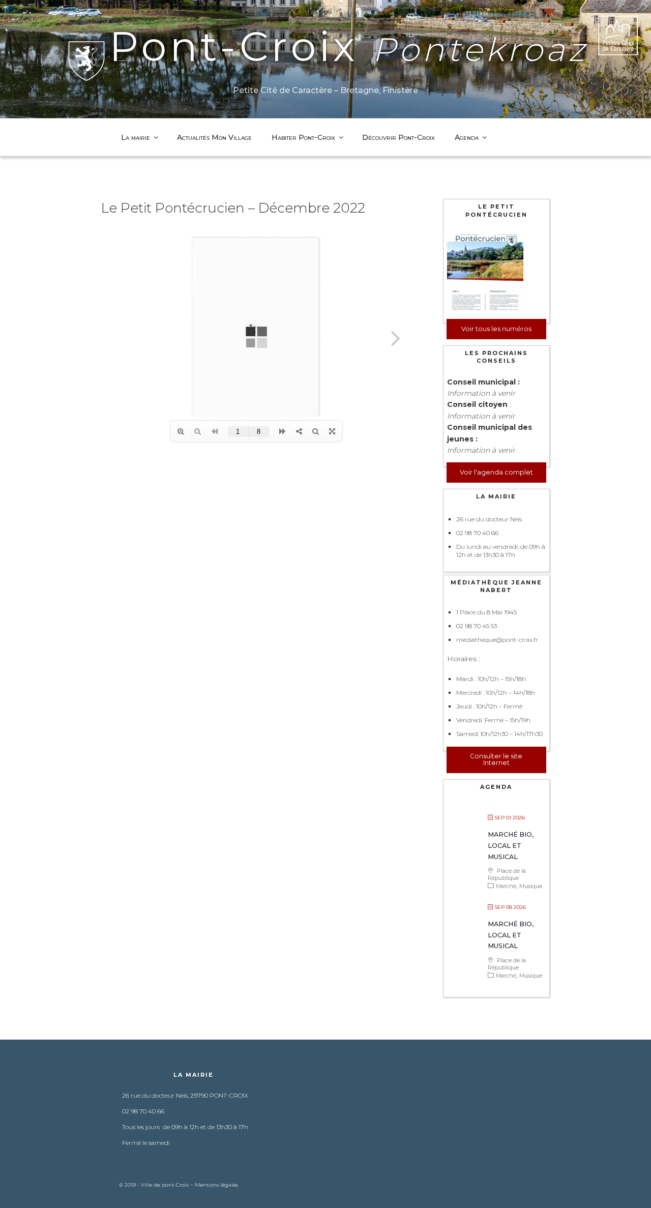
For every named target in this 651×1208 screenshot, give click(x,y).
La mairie (135, 137)
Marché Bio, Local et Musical (511, 846)
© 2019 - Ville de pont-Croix (154, 1185)
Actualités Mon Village (214, 137)
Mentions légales (216, 1185)
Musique (530, 886)
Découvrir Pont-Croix (398, 137)
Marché (506, 886)
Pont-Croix (348, 46)
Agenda (467, 137)
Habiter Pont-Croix (303, 137)
